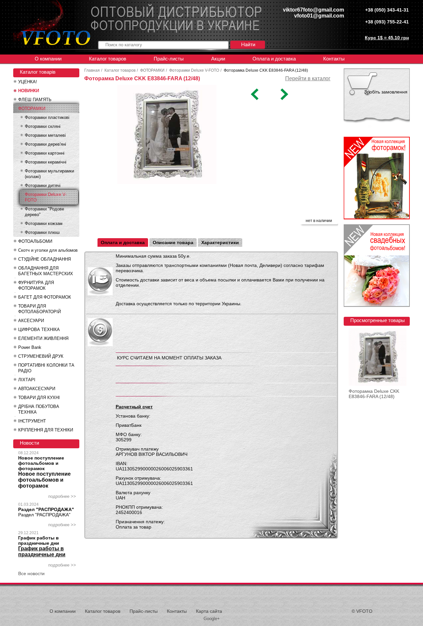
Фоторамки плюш (42, 232)
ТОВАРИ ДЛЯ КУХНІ (39, 397)
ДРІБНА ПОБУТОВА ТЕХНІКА (38, 409)
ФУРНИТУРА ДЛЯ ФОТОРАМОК (36, 285)
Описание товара (173, 242)
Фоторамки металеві (45, 135)
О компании (48, 58)
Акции (218, 58)
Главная (92, 70)
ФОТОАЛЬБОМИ (35, 241)
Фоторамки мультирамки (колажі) (49, 173)
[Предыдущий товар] (255, 98)
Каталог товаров (107, 58)
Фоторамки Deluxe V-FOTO (45, 197)
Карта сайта (209, 611)
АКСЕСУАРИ (31, 320)
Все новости (31, 573)
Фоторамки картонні (44, 153)
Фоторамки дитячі (42, 185)
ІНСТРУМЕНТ (32, 421)
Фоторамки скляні (42, 126)
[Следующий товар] (283, 98)
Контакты (334, 58)
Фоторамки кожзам (43, 223)
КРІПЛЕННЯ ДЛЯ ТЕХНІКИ (45, 429)
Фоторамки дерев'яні (45, 144)
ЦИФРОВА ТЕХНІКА (39, 329)
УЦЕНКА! (27, 81)
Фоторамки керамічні (45, 162)
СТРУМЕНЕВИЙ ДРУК (40, 356)
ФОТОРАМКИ (31, 108)
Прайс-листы (169, 58)
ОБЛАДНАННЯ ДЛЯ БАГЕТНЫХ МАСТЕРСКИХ (45, 271)
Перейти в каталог (307, 78)
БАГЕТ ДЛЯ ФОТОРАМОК (44, 297)
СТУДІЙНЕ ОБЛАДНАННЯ (44, 259)
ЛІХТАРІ (26, 379)
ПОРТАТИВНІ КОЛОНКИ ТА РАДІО (46, 368)
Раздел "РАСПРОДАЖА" (46, 509)
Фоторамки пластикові (47, 117)
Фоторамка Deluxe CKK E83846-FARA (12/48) (374, 393)
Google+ (212, 618)
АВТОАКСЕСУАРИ (36, 388)
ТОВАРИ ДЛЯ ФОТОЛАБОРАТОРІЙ (39, 309)
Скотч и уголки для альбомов (48, 250)
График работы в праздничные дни (38, 540)
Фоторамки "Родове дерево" (44, 211)
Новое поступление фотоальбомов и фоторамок (41, 463)
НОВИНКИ (28, 90)
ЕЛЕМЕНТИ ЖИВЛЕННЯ (43, 338)
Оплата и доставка (274, 58)
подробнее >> (62, 496)
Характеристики (220, 242)
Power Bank (29, 347)
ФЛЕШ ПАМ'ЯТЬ (35, 99)
